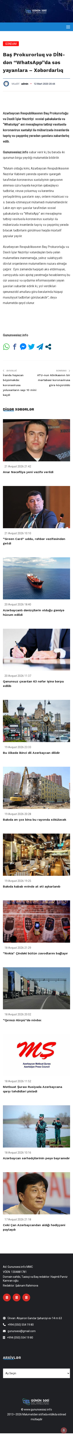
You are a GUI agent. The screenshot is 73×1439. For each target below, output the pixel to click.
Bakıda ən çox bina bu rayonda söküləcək (34, 819)
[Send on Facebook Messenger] (23, 346)
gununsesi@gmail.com (22, 1331)
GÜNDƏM (11, 43)
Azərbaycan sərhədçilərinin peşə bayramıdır (36, 1158)
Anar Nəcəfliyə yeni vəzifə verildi (28, 472)
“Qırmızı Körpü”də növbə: (22, 1020)
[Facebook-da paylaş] (14, 346)
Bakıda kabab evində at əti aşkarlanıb (31, 886)
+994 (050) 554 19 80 (21, 1324)
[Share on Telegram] (39, 346)
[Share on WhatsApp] (6, 346)
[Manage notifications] (64, 1430)
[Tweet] (31, 346)
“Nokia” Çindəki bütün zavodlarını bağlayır (35, 953)
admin (24, 83)
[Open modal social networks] (48, 346)
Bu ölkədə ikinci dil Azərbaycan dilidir (31, 753)
